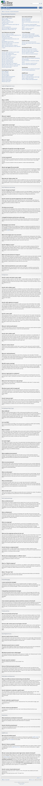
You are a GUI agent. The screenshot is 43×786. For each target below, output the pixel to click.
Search (3, 9)
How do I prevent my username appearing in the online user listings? (11, 36)
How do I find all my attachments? (28, 70)
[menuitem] (38, 8)
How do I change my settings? (8, 33)
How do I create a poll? (6, 55)
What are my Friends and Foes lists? (29, 41)
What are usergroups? (26, 20)
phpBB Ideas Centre (16, 746)
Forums (8, 7)
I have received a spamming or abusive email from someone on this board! (31, 37)
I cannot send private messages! (28, 33)
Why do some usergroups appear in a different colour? (31, 26)
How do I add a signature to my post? (9, 54)
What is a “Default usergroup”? (28, 28)
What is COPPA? (5, 19)
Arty (21, 783)
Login (6, 9)
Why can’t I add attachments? (7, 60)
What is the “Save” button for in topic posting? (11, 64)
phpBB (8, 230)
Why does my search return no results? (29, 50)
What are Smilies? (5, 74)
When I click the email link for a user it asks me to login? (11, 47)
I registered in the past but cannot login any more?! (10, 25)
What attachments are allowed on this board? (31, 68)
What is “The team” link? (27, 29)
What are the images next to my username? (10, 42)
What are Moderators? (26, 19)
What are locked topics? (6, 80)
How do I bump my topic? (7, 67)
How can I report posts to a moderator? (9, 63)
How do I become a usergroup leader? (29, 24)
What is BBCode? (5, 71)
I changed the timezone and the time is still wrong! (10, 39)
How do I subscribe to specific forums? (29, 63)
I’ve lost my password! (6, 27)
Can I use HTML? (5, 72)
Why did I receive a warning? (7, 62)
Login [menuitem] (40, 8)
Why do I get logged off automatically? (9, 28)
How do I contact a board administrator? (30, 79)
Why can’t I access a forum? (7, 59)
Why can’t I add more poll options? (8, 57)
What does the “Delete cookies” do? (9, 29)
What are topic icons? (6, 81)
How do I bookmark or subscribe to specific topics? (30, 61)
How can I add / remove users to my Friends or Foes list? (31, 44)
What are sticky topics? (6, 79)
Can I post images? (5, 75)
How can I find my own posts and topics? (30, 53)
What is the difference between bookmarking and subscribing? (31, 59)
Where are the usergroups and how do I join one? (30, 22)
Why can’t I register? (6, 20)
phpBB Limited (35, 737)
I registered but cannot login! (7, 22)
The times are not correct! (7, 37)
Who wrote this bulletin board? (28, 74)
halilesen (23, 783)
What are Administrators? (27, 18)
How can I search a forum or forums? (29, 48)
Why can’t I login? (5, 23)
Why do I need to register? (7, 18)
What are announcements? (7, 77)
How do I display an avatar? (7, 43)
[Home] (7, 3)
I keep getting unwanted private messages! (30, 35)
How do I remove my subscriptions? (29, 64)
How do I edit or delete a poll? (8, 58)
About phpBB (11, 739)
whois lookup (6, 756)
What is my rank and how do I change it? (10, 45)
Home (4, 7)
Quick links (1, 8)
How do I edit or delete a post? (8, 53)
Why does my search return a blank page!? (30, 51)
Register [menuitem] (41, 8)
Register (9, 9)
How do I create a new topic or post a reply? (10, 52)
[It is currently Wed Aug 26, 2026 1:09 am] (40, 11)
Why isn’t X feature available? (27, 75)
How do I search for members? (28, 52)
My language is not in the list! (7, 41)
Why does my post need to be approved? (10, 65)
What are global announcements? (8, 76)
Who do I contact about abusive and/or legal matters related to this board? (30, 77)
